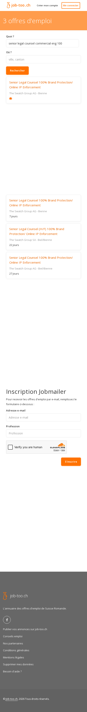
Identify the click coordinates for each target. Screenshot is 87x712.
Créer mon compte (47, 5)
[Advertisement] (43, 149)
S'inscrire (71, 461)
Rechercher (17, 70)
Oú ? (9, 52)
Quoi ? (10, 36)
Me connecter (71, 5)
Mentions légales (13, 657)
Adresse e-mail (15, 410)
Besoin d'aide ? (12, 671)
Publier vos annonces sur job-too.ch (25, 629)
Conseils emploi (12, 636)
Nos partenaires (13, 643)
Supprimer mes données (18, 664)
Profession (13, 426)
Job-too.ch (12, 699)
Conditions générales (16, 650)
